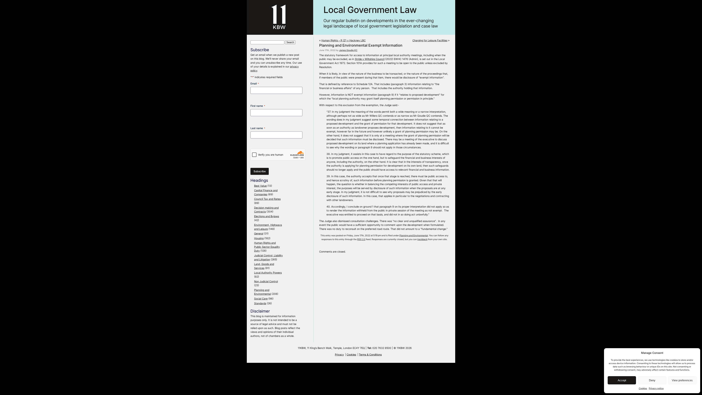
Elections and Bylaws (266, 216)
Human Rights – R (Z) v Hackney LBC (343, 40)
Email (254, 83)
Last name (257, 128)
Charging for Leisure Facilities (429, 40)
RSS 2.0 (361, 239)
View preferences (682, 380)
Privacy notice (656, 388)
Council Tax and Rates (267, 198)
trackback (422, 239)
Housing (259, 238)
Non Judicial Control (266, 281)
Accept (622, 380)
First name (257, 105)
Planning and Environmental (413, 235)
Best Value (260, 185)
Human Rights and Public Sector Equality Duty (267, 246)
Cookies (643, 388)
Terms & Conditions (370, 354)
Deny (652, 380)
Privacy (339, 354)
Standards (260, 303)
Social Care (261, 298)
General (258, 233)
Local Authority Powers (268, 272)
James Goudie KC (348, 50)
